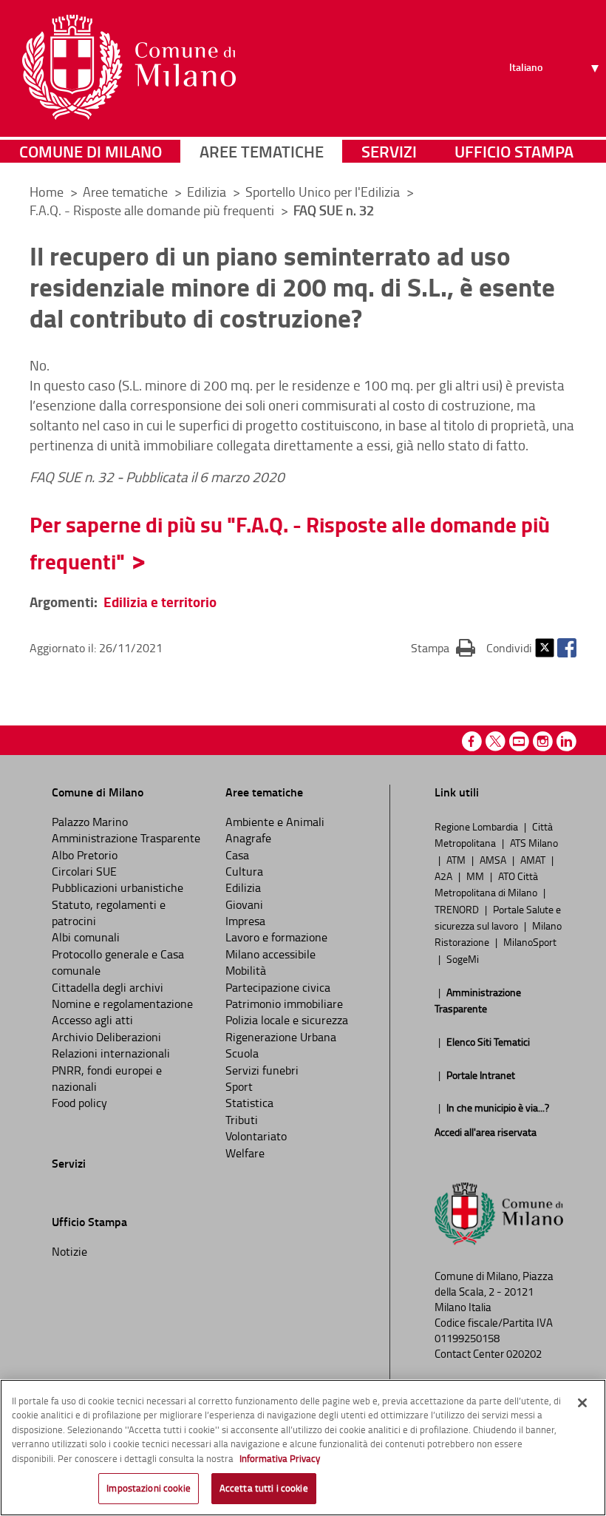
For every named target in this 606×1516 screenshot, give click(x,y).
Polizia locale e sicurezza (286, 1020)
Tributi (241, 1119)
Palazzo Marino (90, 821)
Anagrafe (248, 838)
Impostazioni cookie (148, 1488)
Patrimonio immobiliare (284, 1003)
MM (476, 875)
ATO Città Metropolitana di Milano (487, 883)
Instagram (543, 741)
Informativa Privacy (279, 1458)
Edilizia (208, 191)
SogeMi (462, 958)
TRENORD (458, 908)
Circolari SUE (84, 871)
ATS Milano (534, 842)
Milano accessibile (270, 954)
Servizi (389, 151)
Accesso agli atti (92, 1020)
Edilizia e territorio (160, 602)
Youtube (519, 741)
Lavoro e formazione (276, 937)
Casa (237, 855)
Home (47, 191)
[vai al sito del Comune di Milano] (129, 67)
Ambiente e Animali (274, 821)
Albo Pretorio (85, 855)
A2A (444, 875)
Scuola (242, 1053)
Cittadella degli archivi (107, 987)
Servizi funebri (262, 1070)
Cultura (244, 871)
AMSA (494, 859)
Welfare (245, 1153)
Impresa (245, 921)
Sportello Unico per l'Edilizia (324, 191)
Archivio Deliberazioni (106, 1037)
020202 (524, 1353)
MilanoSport (529, 941)
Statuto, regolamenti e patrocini (109, 912)
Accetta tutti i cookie (263, 1488)
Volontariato (256, 1136)
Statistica (249, 1102)
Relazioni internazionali (111, 1053)
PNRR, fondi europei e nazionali (107, 1078)
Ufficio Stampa (513, 151)
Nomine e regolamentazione (122, 1003)
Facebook (566, 647)
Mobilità (245, 970)
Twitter (544, 647)
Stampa (443, 647)
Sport (239, 1086)
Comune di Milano (90, 151)
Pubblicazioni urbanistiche (117, 887)
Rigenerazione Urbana (280, 1037)
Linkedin (566, 741)
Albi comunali (86, 937)
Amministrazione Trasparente (126, 838)
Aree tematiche (262, 151)
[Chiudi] (582, 1403)
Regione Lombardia (477, 826)
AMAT (534, 859)
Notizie (69, 1251)
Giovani (244, 904)
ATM (457, 859)
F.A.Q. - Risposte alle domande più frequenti (153, 210)
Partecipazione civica (277, 987)
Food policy (79, 1102)
